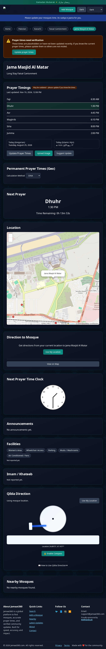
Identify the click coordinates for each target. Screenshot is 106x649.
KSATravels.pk (86, 620)
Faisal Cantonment (58, 29)
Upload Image (43, 153)
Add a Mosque (36, 615)
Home (7, 29)
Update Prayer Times (20, 153)
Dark (82, 9)
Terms (67, 645)
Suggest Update (64, 153)
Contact (32, 630)
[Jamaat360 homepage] (13, 9)
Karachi (37, 29)
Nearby (32, 619)
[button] (63, 272)
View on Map (53, 364)
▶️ (69, 611)
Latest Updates (36, 622)
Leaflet (72, 323)
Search (32, 611)
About (32, 626)
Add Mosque (67, 9)
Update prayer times (24, 52)
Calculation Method (16, 175)
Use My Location (53, 352)
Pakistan (22, 29)
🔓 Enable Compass (53, 553)
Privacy (58, 645)
